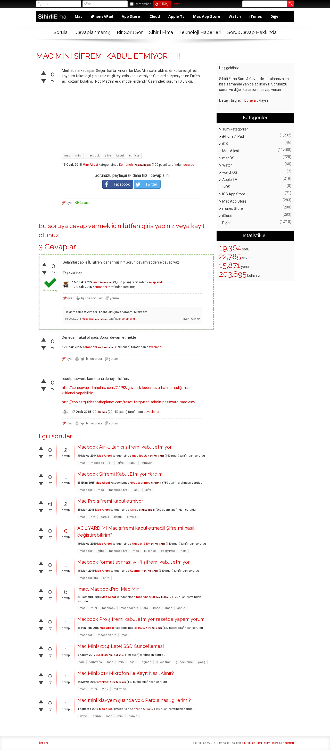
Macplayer (88, 318)
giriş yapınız (158, 226)
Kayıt (177, 4)
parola (105, 517)
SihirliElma (248, 743)
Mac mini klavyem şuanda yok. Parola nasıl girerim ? (134, 700)
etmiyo (131, 517)
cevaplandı (155, 282)
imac (156, 608)
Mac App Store (206, 16)
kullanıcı (150, 551)
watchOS (229, 172)
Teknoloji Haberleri (200, 32)
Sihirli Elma (161, 32)
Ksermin (136, 570)
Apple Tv (176, 16)
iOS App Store (233, 194)
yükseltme (163, 662)
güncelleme (184, 662)
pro (93, 517)
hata (183, 551)
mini (78, 155)
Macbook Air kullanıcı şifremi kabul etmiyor (124, 447)
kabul (120, 155)
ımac (168, 608)
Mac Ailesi (90, 165)
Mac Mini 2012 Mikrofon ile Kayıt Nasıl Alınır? (125, 673)
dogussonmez (140, 482)
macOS (228, 158)
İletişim (43, 743)
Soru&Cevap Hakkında (252, 32)
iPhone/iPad (102, 16)
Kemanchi (126, 165)
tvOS (226, 187)
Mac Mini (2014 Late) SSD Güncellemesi (120, 646)
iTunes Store (232, 208)
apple (181, 608)
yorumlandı (129, 318)
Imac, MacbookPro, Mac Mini (109, 589)
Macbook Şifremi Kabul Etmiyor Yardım (119, 474)
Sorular (61, 32)
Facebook (122, 184)
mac (67, 155)
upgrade (145, 662)
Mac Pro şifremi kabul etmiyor (110, 501)
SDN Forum (263, 743)
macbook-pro (118, 490)
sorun (97, 716)
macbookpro (129, 608)
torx (81, 662)
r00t (94, 412)
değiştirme (168, 551)
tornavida (95, 662)
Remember (143, 4)
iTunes (255, 16)
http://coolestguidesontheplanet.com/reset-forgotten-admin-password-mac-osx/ (128, 402)
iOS (225, 144)
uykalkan (102, 655)
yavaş (201, 662)
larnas (134, 509)
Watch (235, 16)
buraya (250, 100)
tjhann (138, 709)
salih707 (139, 628)
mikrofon (119, 689)
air (110, 463)
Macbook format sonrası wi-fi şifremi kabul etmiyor (133, 562)
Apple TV (229, 180)
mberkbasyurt (145, 597)
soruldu (188, 165)
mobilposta (139, 455)
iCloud (154, 16)
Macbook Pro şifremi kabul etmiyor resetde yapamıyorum (140, 619)
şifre (108, 155)
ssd (132, 662)
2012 (105, 689)
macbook (93, 155)
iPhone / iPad (233, 136)
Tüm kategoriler (235, 129)
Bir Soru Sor (130, 32)
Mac (78, 16)
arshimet (103, 682)
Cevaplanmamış (93, 32)
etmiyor (134, 155)
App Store (131, 16)
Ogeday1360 (140, 543)
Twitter (151, 184)
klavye (83, 716)
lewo (96, 282)
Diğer (275, 16)
